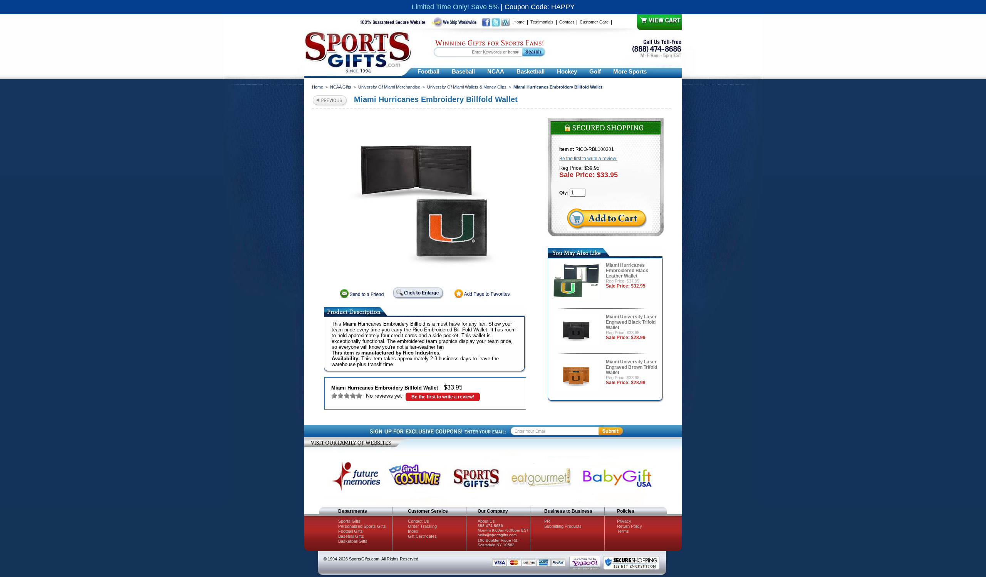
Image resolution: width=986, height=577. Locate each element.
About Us (486, 521)
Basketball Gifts (352, 541)
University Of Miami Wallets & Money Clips (466, 87)
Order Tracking (422, 526)
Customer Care (594, 22)
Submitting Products (563, 526)
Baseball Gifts (351, 536)
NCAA (495, 71)
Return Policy (629, 526)
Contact (566, 22)
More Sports (630, 71)
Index (413, 531)
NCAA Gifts (340, 87)
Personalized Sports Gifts (362, 526)
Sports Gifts (349, 521)
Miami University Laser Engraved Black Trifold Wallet (631, 322)
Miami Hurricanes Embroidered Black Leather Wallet (627, 271)
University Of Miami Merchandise (389, 87)
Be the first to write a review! (442, 397)
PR (547, 521)
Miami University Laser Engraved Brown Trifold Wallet (631, 367)
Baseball (463, 71)
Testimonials (541, 22)
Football (428, 71)
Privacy (624, 521)
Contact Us (418, 521)
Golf (595, 71)
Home (519, 22)
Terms (623, 531)
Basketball (530, 71)
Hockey (567, 71)
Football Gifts (350, 531)
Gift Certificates (422, 536)
